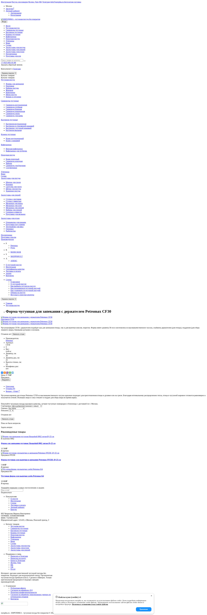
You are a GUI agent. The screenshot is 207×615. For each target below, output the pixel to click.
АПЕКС (14, 261)
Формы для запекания (15, 84)
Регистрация (16, 15)
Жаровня (9, 90)
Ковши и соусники (13, 97)
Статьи (9, 280)
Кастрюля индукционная (16, 124)
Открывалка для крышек (16, 222)
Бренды (14, 509)
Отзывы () (10, 389)
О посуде (14, 499)
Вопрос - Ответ (13, 391)
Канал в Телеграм (18, 561)
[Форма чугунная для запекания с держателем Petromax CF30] (26, 321)
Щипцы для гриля (13, 182)
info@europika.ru (57, 2)
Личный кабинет (17, 507)
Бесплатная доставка (72, 2)
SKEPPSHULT (17, 256)
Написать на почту (18, 558)
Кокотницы (10, 92)
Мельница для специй (15, 208)
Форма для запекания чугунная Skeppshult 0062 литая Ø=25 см (28, 443)
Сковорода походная (14, 161)
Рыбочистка (11, 231)
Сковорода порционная (15, 111)
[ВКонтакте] (2, 373)
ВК (40, 2)
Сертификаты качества (15, 269)
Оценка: (4, 408)
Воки (13, 541)
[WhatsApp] (10, 373)
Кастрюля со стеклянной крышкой (20, 126)
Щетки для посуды (13, 189)
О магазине (15, 282)
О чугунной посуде (14, 265)
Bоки (8, 43)
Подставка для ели (13, 56)
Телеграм (46, 2)
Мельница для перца (14, 203)
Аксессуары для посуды (15, 47)
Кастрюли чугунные (14, 32)
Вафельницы (11, 37)
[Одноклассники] (5, 373)
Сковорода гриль (13, 114)
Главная (9, 303)
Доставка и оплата (13, 271)
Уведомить (6, 380)
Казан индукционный (15, 138)
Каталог (7, 78)
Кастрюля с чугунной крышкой (19, 128)
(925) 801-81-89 (8, 63)
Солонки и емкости (14, 212)
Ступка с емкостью (13, 201)
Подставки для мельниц (15, 214)
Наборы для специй (14, 210)
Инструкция (6, 2)
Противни (10, 86)
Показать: (5, 410)
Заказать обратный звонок (11, 65)
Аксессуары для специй (15, 50)
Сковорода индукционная (16, 105)
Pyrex (13, 248)
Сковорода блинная (14, 109)
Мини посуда (11, 95)
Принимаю (144, 609)
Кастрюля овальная (14, 130)
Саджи (8, 45)
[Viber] (7, 373)
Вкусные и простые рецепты (22, 295)
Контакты (10, 276)
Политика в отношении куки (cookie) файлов (90, 604)
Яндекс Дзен (33, 2)
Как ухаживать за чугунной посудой (25, 290)
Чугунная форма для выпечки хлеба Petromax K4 (22, 476)
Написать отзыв (18, 334)
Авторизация (16, 13)
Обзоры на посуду (18, 293)
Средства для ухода (14, 187)
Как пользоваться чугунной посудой (25, 288)
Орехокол (10, 229)
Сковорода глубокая (14, 107)
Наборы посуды (12, 88)
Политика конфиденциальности (24, 592)
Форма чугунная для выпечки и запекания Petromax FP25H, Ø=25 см (31, 460)
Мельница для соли (14, 206)
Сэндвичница (11, 168)
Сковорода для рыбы (14, 116)
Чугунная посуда (13, 28)
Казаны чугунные (13, 34)
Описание (10, 386)
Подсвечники (11, 54)
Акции (8, 273)
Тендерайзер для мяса (14, 227)
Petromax (14, 246)
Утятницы (10, 41)
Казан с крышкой (13, 141)
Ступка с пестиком (13, 199)
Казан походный (12, 159)
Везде (8, 26)
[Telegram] (13, 373)
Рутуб (13, 569)
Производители (7, 239)
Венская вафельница (14, 149)
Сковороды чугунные (14, 30)
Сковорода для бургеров (16, 166)
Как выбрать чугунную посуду (23, 286)
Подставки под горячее (15, 224)
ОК (12, 567)
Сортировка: (6, 406)
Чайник (9, 163)
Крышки (9, 184)
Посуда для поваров (20, 2)
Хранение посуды (13, 191)
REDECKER (16, 252)
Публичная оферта (18, 588)
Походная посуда (13, 39)
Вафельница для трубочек (16, 151)
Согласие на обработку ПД (22, 590)
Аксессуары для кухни (15, 52)
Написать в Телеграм (19, 556)
